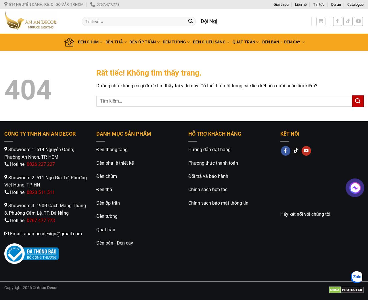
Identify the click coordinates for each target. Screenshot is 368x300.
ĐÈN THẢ (114, 42)
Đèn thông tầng (112, 149)
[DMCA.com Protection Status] (346, 289)
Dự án (336, 4)
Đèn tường (107, 216)
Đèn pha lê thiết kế (115, 163)
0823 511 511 (41, 192)
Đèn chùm (106, 176)
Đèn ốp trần (108, 203)
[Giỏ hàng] (320, 21)
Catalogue (355, 4)
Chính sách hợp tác (207, 189)
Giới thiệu (281, 4)
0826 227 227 (41, 164)
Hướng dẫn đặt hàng (209, 149)
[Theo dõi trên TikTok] (348, 21)
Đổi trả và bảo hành (208, 176)
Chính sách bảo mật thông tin (218, 203)
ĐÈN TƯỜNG (174, 42)
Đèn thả (104, 189)
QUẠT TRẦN (244, 42)
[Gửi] (190, 21)
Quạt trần (105, 229)
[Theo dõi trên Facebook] (337, 21)
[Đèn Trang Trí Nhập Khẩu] (38, 21)
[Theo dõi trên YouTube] (358, 21)
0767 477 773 (41, 220)
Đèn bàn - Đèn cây (114, 243)
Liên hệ (301, 4)
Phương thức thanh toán (213, 163)
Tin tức (319, 4)
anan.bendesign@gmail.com (53, 233)
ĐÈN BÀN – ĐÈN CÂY (281, 42)
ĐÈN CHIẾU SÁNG (209, 42)
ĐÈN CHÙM (88, 42)
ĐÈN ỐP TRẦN (142, 42)
